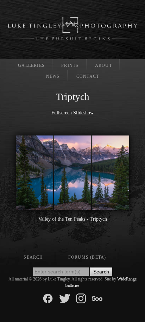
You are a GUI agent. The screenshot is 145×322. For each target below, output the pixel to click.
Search (33, 257)
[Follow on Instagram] (81, 298)
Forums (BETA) (87, 257)
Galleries (31, 65)
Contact (87, 76)
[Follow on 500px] (97, 298)
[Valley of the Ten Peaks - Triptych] (72, 206)
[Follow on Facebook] (48, 298)
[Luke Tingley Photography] (72, 28)
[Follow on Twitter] (64, 298)
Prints (69, 65)
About (103, 65)
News (53, 76)
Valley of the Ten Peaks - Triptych (72, 219)
